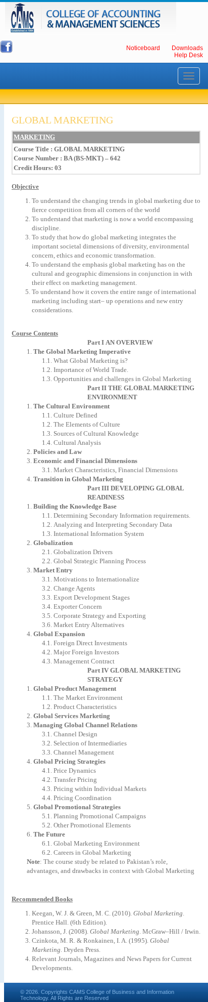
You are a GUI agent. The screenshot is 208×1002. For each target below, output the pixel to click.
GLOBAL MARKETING (62, 120)
